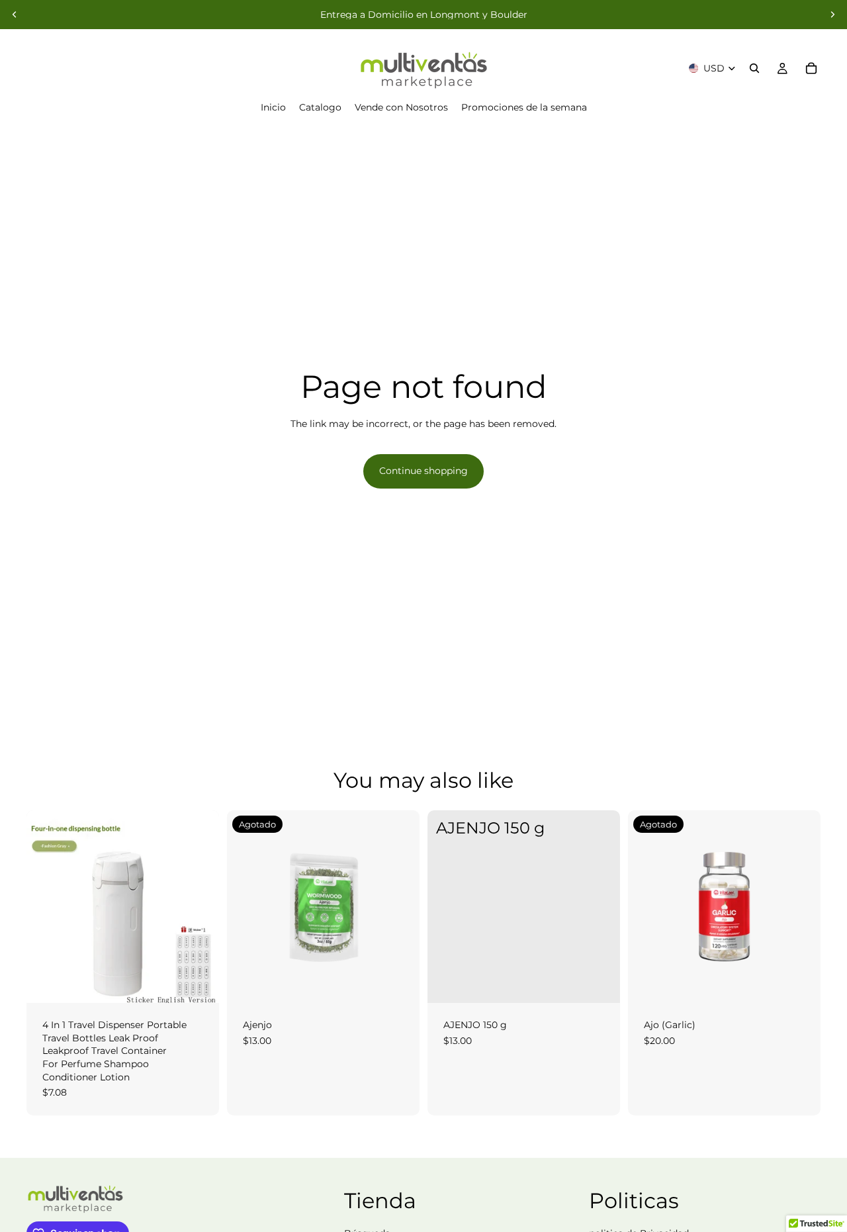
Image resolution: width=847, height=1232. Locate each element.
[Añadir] (599, 982)
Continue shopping (423, 471)
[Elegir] (198, 982)
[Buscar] (754, 68)
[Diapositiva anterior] (14, 14)
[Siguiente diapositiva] (832, 14)
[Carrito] (811, 68)
